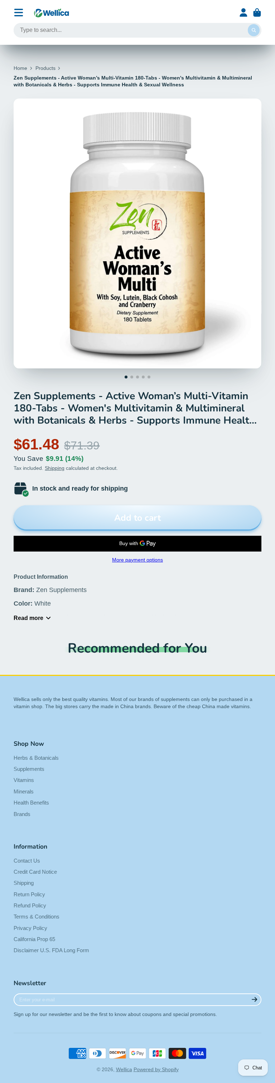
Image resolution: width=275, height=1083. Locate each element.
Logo (51, 13)
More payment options (137, 560)
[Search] (254, 30)
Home (20, 68)
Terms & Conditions (36, 916)
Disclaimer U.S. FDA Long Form (51, 950)
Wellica (124, 1069)
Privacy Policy (30, 928)
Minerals (24, 791)
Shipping (54, 468)
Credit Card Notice (35, 872)
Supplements (29, 769)
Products (45, 68)
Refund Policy (30, 905)
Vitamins (24, 780)
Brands (22, 814)
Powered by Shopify (156, 1069)
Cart (257, 12)
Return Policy (29, 894)
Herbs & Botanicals (36, 758)
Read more (28, 618)
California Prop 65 (34, 939)
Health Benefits (31, 803)
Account (243, 12)
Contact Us (27, 861)
